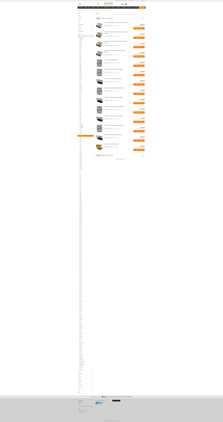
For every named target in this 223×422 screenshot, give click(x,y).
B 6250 (80, 87)
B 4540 (80, 74)
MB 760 (80, 240)
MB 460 (80, 226)
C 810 (80, 177)
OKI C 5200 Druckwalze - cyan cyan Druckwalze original (115, 22)
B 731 (80, 99)
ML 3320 (80, 304)
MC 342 (80, 253)
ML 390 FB (81, 319)
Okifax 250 (81, 357)
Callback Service (81, 412)
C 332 (80, 120)
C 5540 (80, 152)
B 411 (80, 52)
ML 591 (80, 341)
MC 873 (80, 286)
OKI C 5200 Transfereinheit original (111, 144)
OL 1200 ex (81, 366)
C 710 (80, 172)
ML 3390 (80, 308)
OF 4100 (80, 347)
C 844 (80, 190)
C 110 (80, 105)
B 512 (80, 82)
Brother (81, 7)
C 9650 (80, 200)
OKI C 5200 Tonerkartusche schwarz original (113, 116)
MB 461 (80, 228)
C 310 (80, 110)
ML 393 (80, 323)
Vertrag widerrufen (116, 400)
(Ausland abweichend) (115, 25)
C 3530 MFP (81, 127)
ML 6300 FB (81, 342)
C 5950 (80, 167)
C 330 (80, 117)
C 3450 (80, 124)
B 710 (80, 92)
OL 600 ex (81, 369)
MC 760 (80, 273)
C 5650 (80, 157)
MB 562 (80, 238)
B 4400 (80, 69)
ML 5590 (80, 336)
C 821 (80, 178)
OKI (132, 7)
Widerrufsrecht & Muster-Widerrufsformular (85, 406)
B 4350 (80, 66)
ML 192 (80, 294)
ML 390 (80, 318)
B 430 (80, 59)
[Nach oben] (220, 420)
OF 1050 (80, 344)
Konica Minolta (107, 7)
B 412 (80, 54)
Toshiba (79, 387)
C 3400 (80, 122)
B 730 (80, 97)
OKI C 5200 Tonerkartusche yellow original (113, 134)
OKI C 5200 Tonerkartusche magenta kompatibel (114, 88)
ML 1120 (80, 288)
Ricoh (79, 378)
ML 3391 (80, 309)
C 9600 (80, 198)
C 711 (80, 173)
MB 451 (80, 225)
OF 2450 (80, 346)
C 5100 (80, 132)
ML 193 (80, 296)
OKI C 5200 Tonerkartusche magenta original (113, 97)
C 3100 (80, 112)
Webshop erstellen (108, 420)
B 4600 (80, 77)
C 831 (80, 183)
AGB (79, 408)
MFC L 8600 (123, 7)
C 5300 (80, 140)
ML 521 (80, 331)
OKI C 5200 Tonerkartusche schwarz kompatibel (114, 106)
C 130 (80, 107)
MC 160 (80, 246)
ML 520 (80, 329)
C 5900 (80, 165)
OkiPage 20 (81, 362)
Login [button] (138, 0)
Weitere (136, 7)
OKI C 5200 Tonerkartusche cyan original (112, 78)
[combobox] (103, 18)
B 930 (80, 104)
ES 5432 (80, 213)
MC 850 (80, 278)
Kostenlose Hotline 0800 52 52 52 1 (122, 0)
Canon (85, 7)
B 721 (80, 95)
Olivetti (79, 371)
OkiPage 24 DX (81, 364)
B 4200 (80, 56)
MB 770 (80, 241)
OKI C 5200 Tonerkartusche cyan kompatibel (113, 69)
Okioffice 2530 (81, 361)
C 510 (80, 130)
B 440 (80, 67)
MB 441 (80, 223)
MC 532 (80, 261)
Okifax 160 (81, 354)
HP (101, 7)
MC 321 (80, 250)
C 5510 (80, 150)
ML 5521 (80, 334)
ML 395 (80, 324)
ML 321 (80, 303)
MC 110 (80, 243)
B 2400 (80, 41)
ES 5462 (80, 215)
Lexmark (118, 7)
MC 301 (80, 248)
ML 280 (80, 298)
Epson (98, 7)
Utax (79, 389)
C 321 (80, 115)
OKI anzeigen (81, 37)
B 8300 (80, 100)
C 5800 (80, 162)
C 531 (80, 142)
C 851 (80, 192)
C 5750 (80, 160)
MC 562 (80, 268)
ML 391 (80, 321)
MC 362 (80, 258)
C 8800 (80, 197)
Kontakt (79, 404)
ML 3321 (80, 306)
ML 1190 (80, 289)
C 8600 (80, 193)
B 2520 (80, 44)
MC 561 (80, 266)
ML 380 (80, 313)
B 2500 (80, 42)
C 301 (80, 109)
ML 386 (80, 316)
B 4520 (80, 71)
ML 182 (80, 291)
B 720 (80, 94)
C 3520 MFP (81, 125)
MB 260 (80, 218)
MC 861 (80, 283)
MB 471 (80, 231)
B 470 (80, 79)
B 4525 (80, 72)
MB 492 (80, 236)
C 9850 (80, 205)
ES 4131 (80, 208)
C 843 (80, 188)
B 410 (80, 49)
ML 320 (80, 299)
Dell (89, 7)
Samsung (80, 380)
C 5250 (80, 137)
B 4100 (80, 51)
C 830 (80, 182)
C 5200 (80, 135)
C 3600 (80, 129)
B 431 (80, 62)
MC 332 (80, 251)
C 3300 (80, 119)
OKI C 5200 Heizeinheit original (110, 59)
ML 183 (80, 293)
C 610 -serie (81, 168)
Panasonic (80, 373)
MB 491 (80, 235)
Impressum (142, 7)
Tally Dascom (80, 385)
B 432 (80, 64)
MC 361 (80, 256)
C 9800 (80, 203)
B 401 (80, 47)
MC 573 (80, 271)
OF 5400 (80, 351)
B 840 (80, 102)
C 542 (80, 147)
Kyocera (113, 7)
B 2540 (80, 46)
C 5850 (80, 163)
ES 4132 (80, 210)
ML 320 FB (81, 301)
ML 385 (80, 314)
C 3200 (80, 114)
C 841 (80, 187)
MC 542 (80, 263)
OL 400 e (80, 367)
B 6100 (80, 84)
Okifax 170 (81, 356)
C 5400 (80, 145)
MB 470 (80, 230)
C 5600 (80, 155)
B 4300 (80, 61)
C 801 (80, 175)
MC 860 (80, 281)
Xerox (79, 392)
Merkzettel (143, 0)
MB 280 (80, 220)
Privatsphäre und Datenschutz (83, 410)
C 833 (80, 185)
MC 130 (80, 245)
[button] (131, 1)
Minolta (128, 7)
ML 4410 (80, 326)
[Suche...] (98, 4)
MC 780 (80, 276)
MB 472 (80, 233)
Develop (93, 7)
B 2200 (80, 39)
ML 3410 (80, 311)
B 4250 (80, 57)
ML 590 (80, 339)
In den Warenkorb (139, 28)
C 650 (80, 170)
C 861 (80, 195)
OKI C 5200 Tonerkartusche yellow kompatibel (113, 125)
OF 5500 (80, 352)
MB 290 (80, 221)
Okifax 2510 (81, 359)
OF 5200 (80, 349)
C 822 (80, 180)
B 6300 (80, 89)
